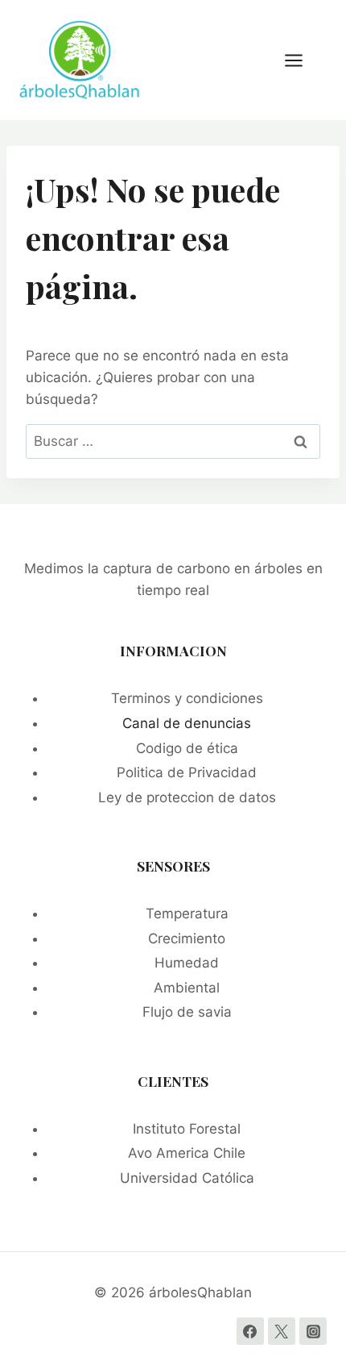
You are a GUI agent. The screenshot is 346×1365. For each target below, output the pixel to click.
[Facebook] (250, 1331)
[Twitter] (281, 1331)
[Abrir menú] (302, 60)
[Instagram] (313, 1331)
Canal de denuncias (186, 723)
